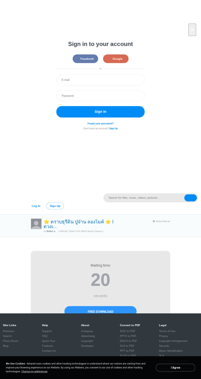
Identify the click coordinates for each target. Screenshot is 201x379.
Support (47, 331)
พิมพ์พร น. (51, 231)
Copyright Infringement (173, 340)
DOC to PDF (127, 331)
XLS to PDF (127, 345)
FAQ (45, 336)
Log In (36, 205)
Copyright (87, 340)
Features (47, 345)
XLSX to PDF (128, 355)
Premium (8, 331)
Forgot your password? (100, 123)
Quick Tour (48, 340)
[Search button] (190, 197)
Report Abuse (163, 221)
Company (87, 331)
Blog (5, 345)
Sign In (100, 112)
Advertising (88, 336)
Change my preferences (34, 371)
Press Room (10, 340)
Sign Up (55, 205)
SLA (161, 355)
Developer (87, 345)
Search (7, 336)
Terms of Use (167, 331)
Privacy (163, 336)
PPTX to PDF (128, 336)
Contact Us (49, 350)
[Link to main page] (50, 197)
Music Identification (171, 350)
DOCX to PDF (128, 340)
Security (164, 345)
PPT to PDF (127, 350)
